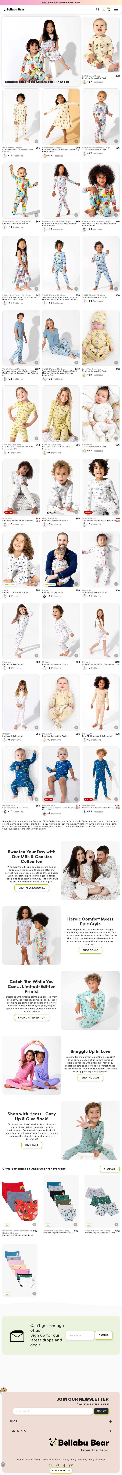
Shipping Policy (86, 1459)
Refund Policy (32, 1459)
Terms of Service (51, 1459)
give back (31, 1145)
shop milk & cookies (31, 887)
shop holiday (90, 1077)
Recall (20, 1459)
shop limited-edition (31, 1017)
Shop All (110, 1169)
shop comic (90, 950)
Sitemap (100, 1459)
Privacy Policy (68, 1459)
